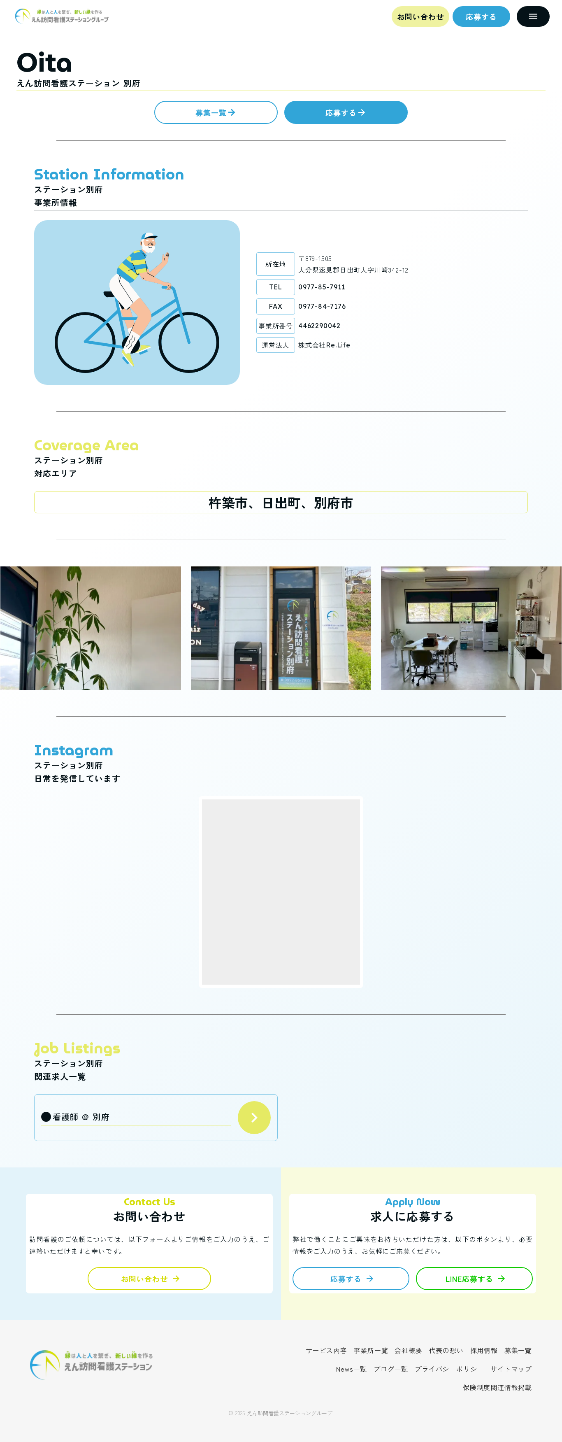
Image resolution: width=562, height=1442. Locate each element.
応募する (481, 16)
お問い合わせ (420, 16)
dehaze (533, 16)
